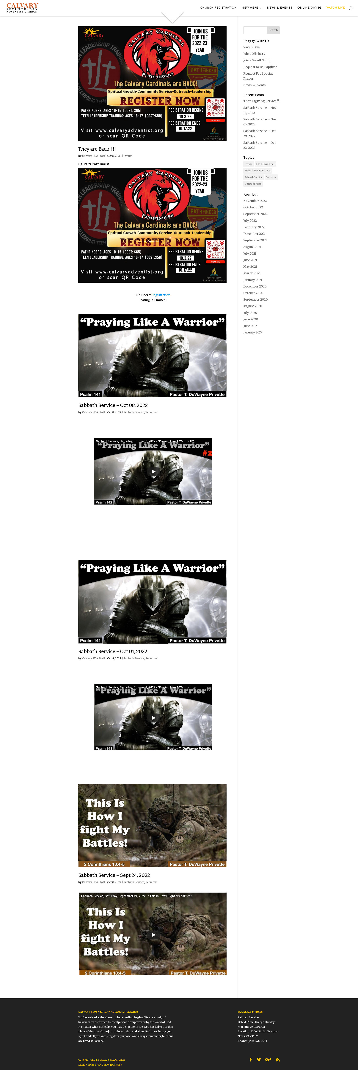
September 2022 (255, 214)
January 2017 (252, 332)
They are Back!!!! (97, 149)
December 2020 (255, 286)
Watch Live (335, 8)
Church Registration (218, 8)
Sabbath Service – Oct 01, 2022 (112, 651)
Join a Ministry (254, 54)
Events (127, 156)
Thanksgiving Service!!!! (261, 101)
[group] (152, 287)
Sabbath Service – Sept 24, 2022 (114, 875)
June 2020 (250, 319)
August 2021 (252, 247)
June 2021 (250, 260)
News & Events (279, 8)
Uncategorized (253, 183)
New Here (250, 8)
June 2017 (250, 326)
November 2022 (255, 201)
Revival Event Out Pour (257, 170)
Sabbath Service (133, 412)
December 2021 (254, 234)
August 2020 (252, 306)
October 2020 (253, 293)
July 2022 (250, 220)
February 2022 (253, 227)
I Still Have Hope (265, 164)
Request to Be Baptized (260, 67)
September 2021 (255, 240)
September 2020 (255, 299)
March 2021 (251, 273)
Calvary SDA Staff (93, 156)
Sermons (151, 412)
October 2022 (253, 207)
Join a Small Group (257, 60)
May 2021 (250, 266)
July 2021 (249, 253)
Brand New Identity (108, 1064)
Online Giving (309, 8)
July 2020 (250, 313)
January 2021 (252, 280)
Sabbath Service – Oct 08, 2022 (113, 405)
